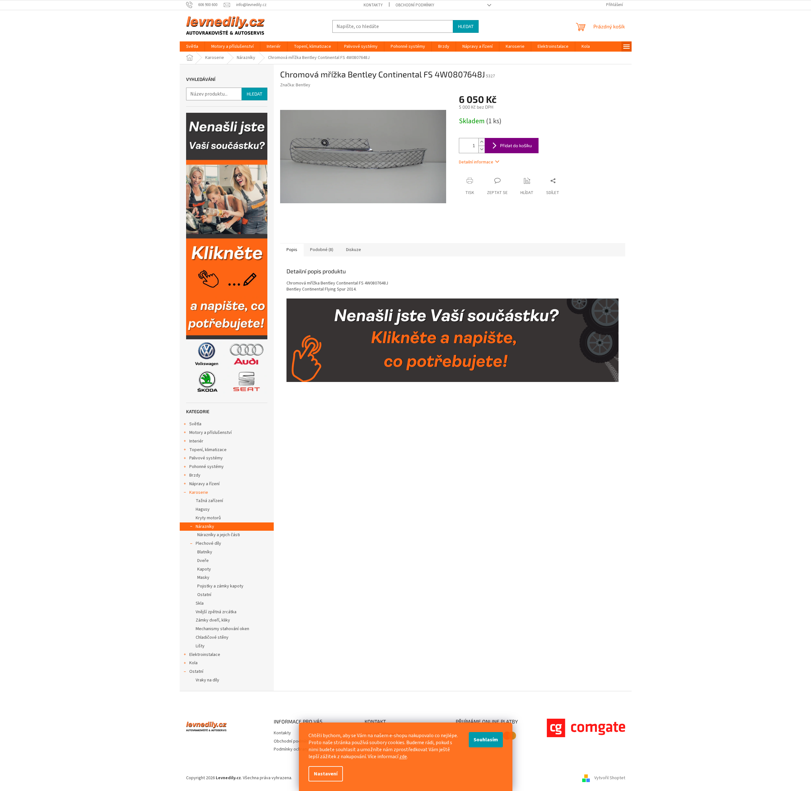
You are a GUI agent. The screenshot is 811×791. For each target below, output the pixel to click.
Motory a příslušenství (210, 432)
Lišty (200, 646)
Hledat (466, 26)
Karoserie (198, 492)
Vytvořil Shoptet (609, 778)
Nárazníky (205, 526)
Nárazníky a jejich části (218, 535)
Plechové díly (208, 543)
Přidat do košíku (516, 145)
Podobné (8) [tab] (321, 250)
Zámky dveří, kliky (213, 620)
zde (403, 756)
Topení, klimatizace (208, 450)
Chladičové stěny (212, 637)
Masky (203, 577)
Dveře (203, 560)
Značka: (295, 85)
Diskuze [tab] (353, 250)
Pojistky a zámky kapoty (220, 586)
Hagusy (203, 509)
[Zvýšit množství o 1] (481, 142)
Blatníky (204, 552)
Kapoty (204, 569)
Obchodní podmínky (414, 5)
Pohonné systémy (206, 467)
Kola (193, 663)
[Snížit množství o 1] (481, 149)
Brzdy (194, 475)
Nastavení (325, 773)
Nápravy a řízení (204, 484)
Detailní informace (476, 162)
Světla (195, 424)
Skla (200, 603)
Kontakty (373, 5)
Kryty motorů (208, 518)
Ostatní (204, 595)
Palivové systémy (206, 458)
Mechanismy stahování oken (222, 629)
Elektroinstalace (204, 654)
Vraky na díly (207, 680)
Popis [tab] (291, 250)
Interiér (196, 441)
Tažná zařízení (209, 501)
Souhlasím (486, 739)
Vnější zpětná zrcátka (216, 612)
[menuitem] (192, 46)
